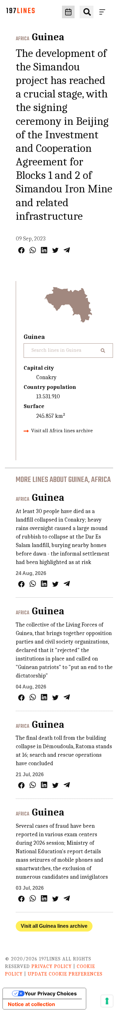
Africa (22, 39)
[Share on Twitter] (55, 250)
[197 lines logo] (20, 12)
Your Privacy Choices (51, 993)
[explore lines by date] (68, 12)
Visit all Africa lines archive (62, 431)
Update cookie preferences (65, 974)
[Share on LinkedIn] (44, 250)
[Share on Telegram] (67, 250)
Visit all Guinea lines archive (54, 926)
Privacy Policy (51, 966)
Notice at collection (31, 1004)
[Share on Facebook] (21, 250)
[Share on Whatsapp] (33, 250)
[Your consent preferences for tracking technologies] (107, 1001)
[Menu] (103, 12)
